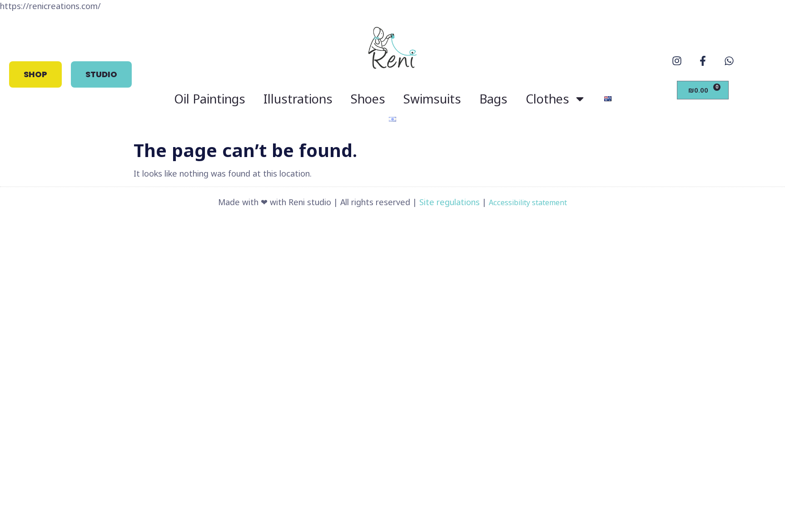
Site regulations (449, 202)
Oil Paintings (209, 98)
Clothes (547, 98)
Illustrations (298, 98)
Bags (493, 98)
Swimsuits (432, 98)
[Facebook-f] (703, 61)
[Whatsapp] (729, 61)
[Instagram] (677, 61)
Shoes (368, 98)
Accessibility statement (528, 202)
